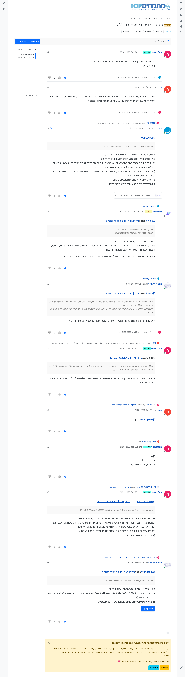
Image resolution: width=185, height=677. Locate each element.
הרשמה (164, 667)
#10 (48, 563)
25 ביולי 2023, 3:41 (134, 284)
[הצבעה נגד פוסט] (49, 77)
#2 (48, 87)
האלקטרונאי (156, 52)
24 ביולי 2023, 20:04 (141, 128)
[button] (181, 667)
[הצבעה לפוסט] (59, 77)
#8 (48, 447)
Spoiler (149, 608)
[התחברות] (3, 3)
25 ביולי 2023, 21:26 (128, 447)
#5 (48, 284)
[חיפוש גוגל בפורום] (181, 26)
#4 (48, 211)
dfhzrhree (157, 211)
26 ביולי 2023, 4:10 (134, 563)
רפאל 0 (159, 128)
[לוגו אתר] (150, 6)
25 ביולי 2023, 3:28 (130, 211)
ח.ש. (160, 87)
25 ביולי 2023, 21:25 (143, 410)
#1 (48, 52)
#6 (48, 348)
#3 (48, 128)
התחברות (154, 667)
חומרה (168, 31)
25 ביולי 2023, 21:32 (128, 492)
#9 (48, 492)
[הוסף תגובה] (65, 77)
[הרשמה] (3, 9)
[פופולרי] (181, 9)
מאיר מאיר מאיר (155, 284)
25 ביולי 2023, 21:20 (128, 348)
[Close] (48, 643)
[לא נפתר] (181, 15)
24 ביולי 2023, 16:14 (128, 52)
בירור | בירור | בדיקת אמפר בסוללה (122, 220)
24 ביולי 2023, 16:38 (143, 87)
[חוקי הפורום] (181, 3)
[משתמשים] (181, 21)
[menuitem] (3, 3)
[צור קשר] (181, 32)
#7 (48, 410)
